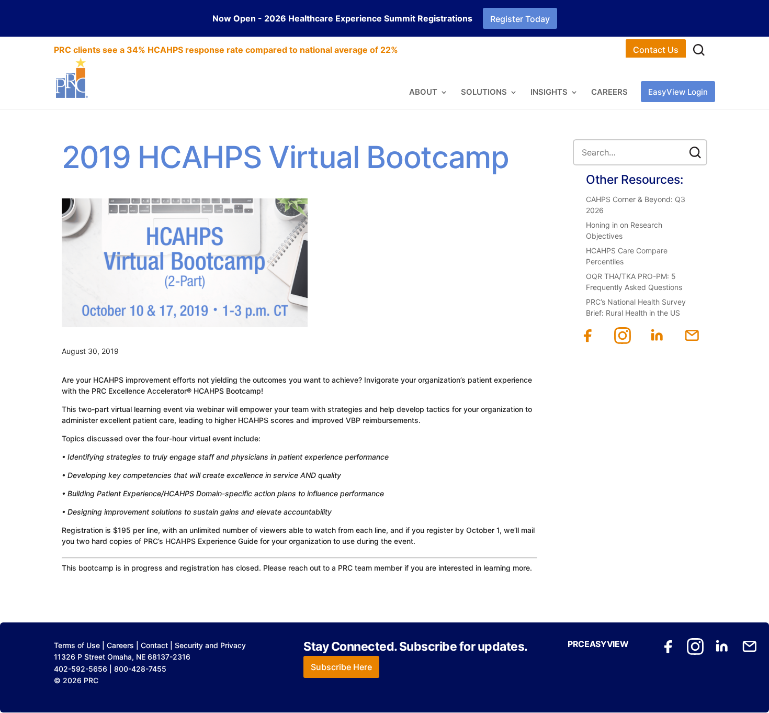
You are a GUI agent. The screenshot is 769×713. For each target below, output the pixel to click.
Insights (549, 92)
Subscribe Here (341, 667)
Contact (154, 645)
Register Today (520, 19)
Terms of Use (77, 645)
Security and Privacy (210, 645)
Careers (609, 92)
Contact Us (655, 49)
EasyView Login (678, 92)
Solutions (484, 92)
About (423, 92)
